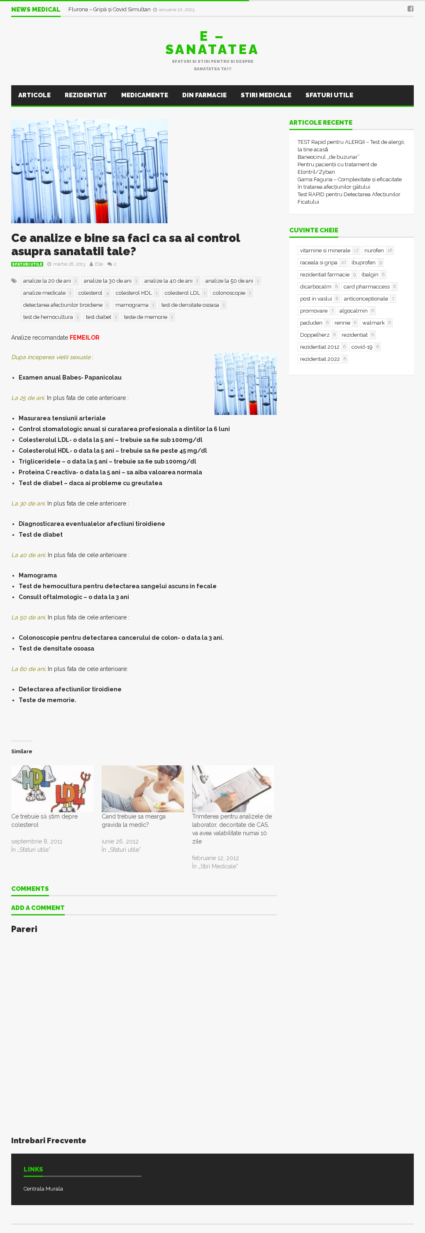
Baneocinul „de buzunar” (329, 157)
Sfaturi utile (329, 95)
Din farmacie (204, 95)
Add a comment (38, 908)
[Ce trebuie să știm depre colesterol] (52, 788)
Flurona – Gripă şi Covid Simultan (110, 9)
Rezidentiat (86, 95)
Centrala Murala (43, 1189)
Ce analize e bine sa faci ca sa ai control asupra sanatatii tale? (125, 244)
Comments (30, 889)
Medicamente (144, 95)
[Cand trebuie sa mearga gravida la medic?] (143, 788)
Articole (34, 95)
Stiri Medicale (266, 95)
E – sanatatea (212, 42)
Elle (99, 264)
